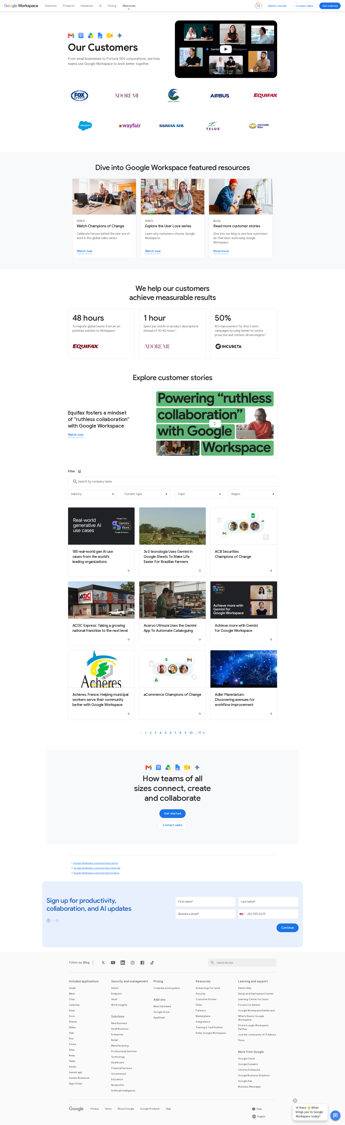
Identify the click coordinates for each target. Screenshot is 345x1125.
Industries (87, 5)
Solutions (51, 5)
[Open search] (259, 6)
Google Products (150, 1108)
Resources (129, 5)
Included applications (84, 981)
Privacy (95, 1108)
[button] (335, 1116)
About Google (126, 1108)
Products (68, 5)
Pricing (112, 5)
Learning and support (253, 981)
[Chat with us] (335, 1116)
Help (168, 1108)
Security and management (129, 981)
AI (100, 5)
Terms (108, 1108)
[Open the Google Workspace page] (21, 6)
